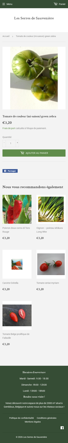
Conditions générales (46, 418)
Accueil (5, 36)
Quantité (6, 137)
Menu (9, 4)
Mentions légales (33, 422)
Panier (62, 4)
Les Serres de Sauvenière (34, 18)
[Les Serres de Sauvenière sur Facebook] (62, 428)
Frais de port (8, 128)
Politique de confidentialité (21, 418)
